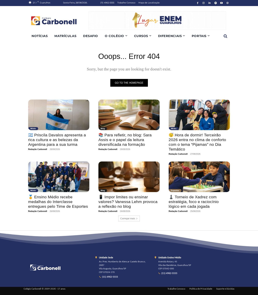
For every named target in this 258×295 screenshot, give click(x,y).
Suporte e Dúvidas (225, 289)
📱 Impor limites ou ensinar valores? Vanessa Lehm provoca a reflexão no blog (128, 202)
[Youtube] (221, 3)
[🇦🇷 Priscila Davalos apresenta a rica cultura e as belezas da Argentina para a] (58, 115)
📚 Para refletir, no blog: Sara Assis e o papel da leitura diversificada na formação (125, 140)
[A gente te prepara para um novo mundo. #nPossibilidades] (58, 20)
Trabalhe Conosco (176, 289)
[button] (225, 36)
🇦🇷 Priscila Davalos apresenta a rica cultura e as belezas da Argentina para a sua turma (57, 140)
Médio (33, 128)
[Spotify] (215, 3)
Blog (103, 128)
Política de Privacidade (200, 289)
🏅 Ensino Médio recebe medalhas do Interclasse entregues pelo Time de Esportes (58, 202)
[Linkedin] (209, 3)
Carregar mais (127, 218)
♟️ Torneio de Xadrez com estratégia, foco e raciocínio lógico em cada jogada (194, 202)
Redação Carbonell (37, 149)
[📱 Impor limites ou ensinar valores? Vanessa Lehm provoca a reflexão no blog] (129, 176)
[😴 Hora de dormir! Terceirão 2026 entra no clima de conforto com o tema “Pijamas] (199, 115)
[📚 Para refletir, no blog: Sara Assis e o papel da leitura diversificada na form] (129, 115)
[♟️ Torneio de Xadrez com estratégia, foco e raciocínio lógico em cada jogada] (199, 176)
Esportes (175, 190)
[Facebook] (197, 3)
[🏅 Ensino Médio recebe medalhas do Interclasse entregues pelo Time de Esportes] (58, 176)
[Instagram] (203, 3)
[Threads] (227, 3)
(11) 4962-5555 (110, 277)
